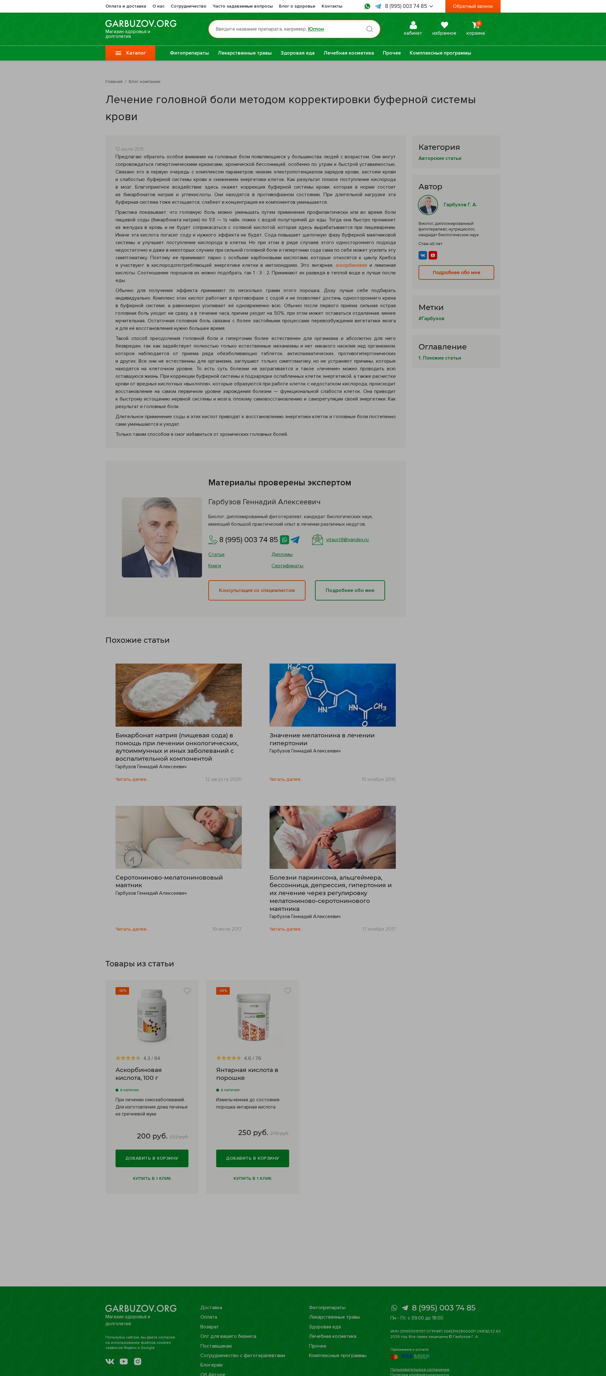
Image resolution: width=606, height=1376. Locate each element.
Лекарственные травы (245, 53)
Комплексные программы (440, 53)
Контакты (332, 6)
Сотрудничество (188, 6)
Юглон (316, 29)
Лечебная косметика (349, 53)
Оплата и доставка (125, 6)
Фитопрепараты (189, 53)
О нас (158, 6)
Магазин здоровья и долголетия (127, 34)
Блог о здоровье (297, 6)
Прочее (392, 53)
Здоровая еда (298, 53)
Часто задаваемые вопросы (243, 6)
